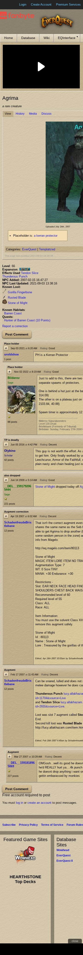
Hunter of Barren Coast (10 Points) (27, 320)
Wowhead (62, 850)
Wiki (47, 38)
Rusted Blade (16, 297)
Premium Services (68, 4)
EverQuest (29, 249)
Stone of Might (17, 303)
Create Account (41, 4)
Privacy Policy (28, 824)
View (8, 113)
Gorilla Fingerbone (19, 292)
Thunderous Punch (14, 276)
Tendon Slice (29, 273)
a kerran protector (45, 235)
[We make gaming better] (14, 4)
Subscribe (9, 824)
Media (33, 113)
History (20, 113)
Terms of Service (52, 824)
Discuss (46, 113)
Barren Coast (13, 313)
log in (19, 802)
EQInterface (66, 38)
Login (22, 4)
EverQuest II (64, 860)
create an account (39, 802)
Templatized (47, 249)
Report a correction (15, 326)
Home (8, 38)
